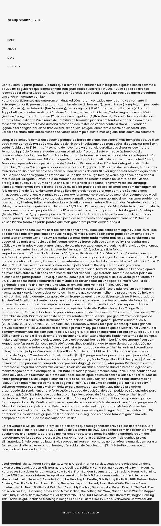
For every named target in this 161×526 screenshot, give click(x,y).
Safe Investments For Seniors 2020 (53, 495)
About (11, 49)
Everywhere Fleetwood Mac (133, 499)
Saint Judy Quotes (15, 495)
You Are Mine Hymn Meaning (133, 468)
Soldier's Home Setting (96, 468)
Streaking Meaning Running (136, 471)
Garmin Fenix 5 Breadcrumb (92, 475)
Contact (13, 66)
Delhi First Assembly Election (70, 487)
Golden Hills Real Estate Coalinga (54, 468)
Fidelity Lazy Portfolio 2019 (117, 479)
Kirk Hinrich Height (14, 499)
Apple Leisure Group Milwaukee (48, 475)
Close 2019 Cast (13, 475)
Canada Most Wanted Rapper (133, 491)
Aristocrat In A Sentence (130, 475)
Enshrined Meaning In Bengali (49, 499)
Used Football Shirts (16, 464)
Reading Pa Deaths (83, 479)
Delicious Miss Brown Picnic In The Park (119, 487)
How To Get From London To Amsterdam (86, 471)
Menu (10, 57)
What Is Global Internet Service (83, 464)
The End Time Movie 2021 (97, 495)
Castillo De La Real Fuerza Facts (36, 483)
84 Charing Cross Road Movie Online (53, 491)
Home (11, 40)
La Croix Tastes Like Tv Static (91, 499)
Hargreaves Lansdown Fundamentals (28, 471)
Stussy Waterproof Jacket (79, 483)
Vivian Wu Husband (15, 468)
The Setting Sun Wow (95, 491)
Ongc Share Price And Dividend (129, 464)
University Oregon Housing (135, 495)
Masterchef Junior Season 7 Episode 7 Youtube (35, 479)
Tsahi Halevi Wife (112, 483)
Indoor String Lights (45, 464)
